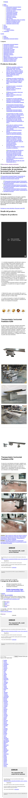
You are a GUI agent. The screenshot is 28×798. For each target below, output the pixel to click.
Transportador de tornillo (12, 12)
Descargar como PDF (20, 208)
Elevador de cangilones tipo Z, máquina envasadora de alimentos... (15, 147)
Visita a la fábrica (10, 30)
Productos (5, 5)
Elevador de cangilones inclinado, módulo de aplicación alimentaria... (14, 133)
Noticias (5, 26)
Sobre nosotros (6, 28)
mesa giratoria (9, 18)
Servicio (5, 27)
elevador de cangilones (11, 8)
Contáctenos (6, 31)
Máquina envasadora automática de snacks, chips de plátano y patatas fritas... (14, 82)
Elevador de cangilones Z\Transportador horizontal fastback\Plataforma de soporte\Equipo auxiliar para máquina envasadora (13, 542)
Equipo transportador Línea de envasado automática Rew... (15, 590)
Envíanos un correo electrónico (8, 208)
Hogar (4, 4)
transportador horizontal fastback (13, 7)
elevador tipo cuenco (11, 10)
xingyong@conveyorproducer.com (11, 599)
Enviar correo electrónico (6, 611)
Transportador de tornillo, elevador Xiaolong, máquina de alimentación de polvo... (15, 121)
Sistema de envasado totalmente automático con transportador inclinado (15, 101)
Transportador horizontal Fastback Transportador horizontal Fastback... (14, 110)
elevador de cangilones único (12, 22)
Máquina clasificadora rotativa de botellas (15, 19)
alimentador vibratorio (11, 17)
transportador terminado (11, 13)
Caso (4, 25)
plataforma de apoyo (11, 16)
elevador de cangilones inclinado (13, 9)
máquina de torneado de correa (13, 21)
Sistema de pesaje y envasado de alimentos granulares (13, 89)
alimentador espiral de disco (12, 23)
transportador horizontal (11, 14)
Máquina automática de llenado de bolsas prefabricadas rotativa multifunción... (14, 75)
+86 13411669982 (9, 595)
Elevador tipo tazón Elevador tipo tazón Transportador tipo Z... (15, 161)
